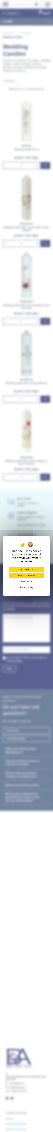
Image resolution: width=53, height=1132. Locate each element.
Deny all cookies (26, 575)
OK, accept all (26, 569)
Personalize (26, 581)
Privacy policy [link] (26, 587)
